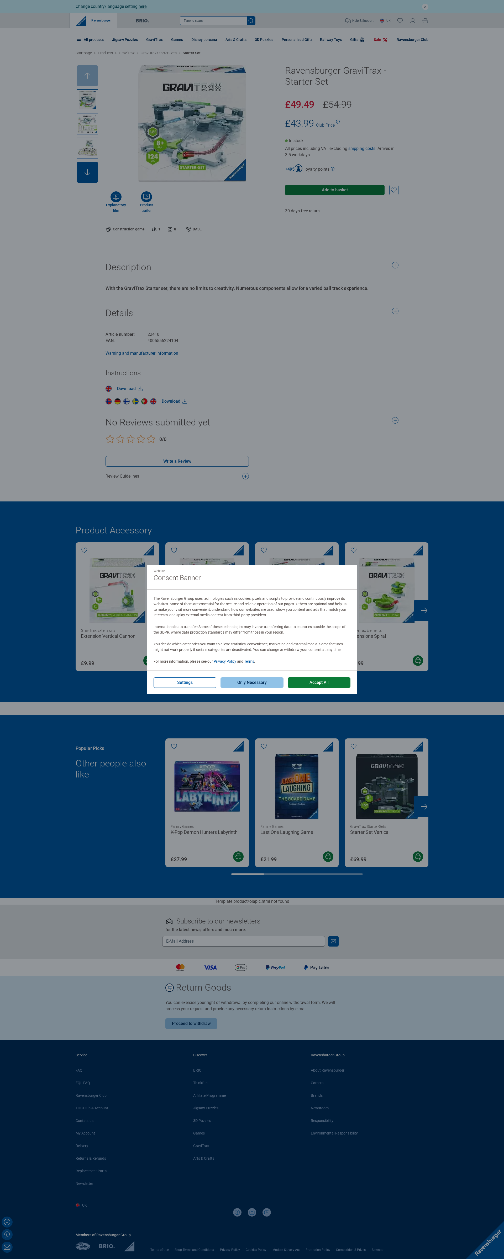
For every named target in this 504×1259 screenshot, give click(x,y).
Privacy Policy (225, 661)
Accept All (319, 682)
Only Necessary (252, 682)
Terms (249, 661)
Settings (185, 682)
